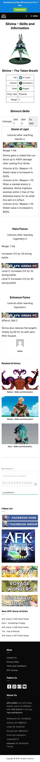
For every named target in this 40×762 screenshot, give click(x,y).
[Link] (25, 483)
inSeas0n (11, 743)
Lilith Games (16, 709)
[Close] (38, 2)
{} (28, 483)
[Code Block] (22, 483)
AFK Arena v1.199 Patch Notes (15, 619)
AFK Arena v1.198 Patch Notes (15, 627)
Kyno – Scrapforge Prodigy (13, 623)
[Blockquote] (19, 483)
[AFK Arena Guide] (3, 16)
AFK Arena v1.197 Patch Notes (15, 635)
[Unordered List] (17, 483)
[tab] (7, 121)
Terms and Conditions (16, 666)
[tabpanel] (20, 171)
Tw (11, 747)
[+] (30, 483)
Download (20, 10)
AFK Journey (12, 670)
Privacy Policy (13, 662)
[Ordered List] (14, 483)
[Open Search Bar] (26, 16)
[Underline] (9, 483)
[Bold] (3, 483)
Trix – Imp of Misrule (11, 631)
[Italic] (6, 483)
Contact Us (12, 658)
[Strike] (11, 483)
